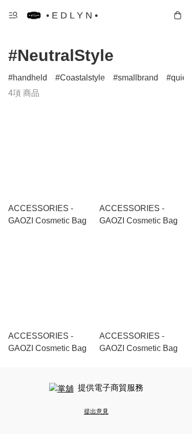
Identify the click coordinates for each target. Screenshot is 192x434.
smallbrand (138, 77)
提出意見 (96, 411)
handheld (30, 77)
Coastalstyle (82, 77)
